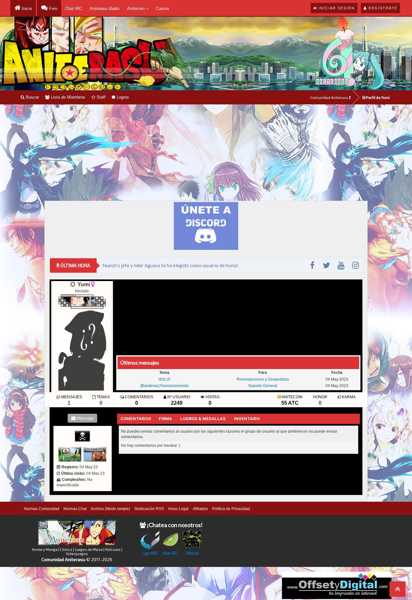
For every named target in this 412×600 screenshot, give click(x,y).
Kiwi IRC (170, 553)
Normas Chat (75, 509)
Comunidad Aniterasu (329, 97)
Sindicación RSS (149, 509)
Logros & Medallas (203, 418)
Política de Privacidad (231, 509)
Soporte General (262, 386)
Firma (165, 418)
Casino (162, 8)
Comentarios (135, 418)
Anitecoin (136, 8)
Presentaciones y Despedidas (263, 379)
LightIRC (150, 553)
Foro (52, 8)
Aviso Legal (178, 509)
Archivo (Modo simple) (110, 509)
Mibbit (192, 553)
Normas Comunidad (41, 509)
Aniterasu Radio (104, 8)
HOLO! (164, 379)
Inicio (26, 8)
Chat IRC (73, 8)
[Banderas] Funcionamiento (164, 386)
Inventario (247, 418)
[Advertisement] (206, 153)
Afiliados (200, 509)
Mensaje (85, 418)
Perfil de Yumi (377, 97)
